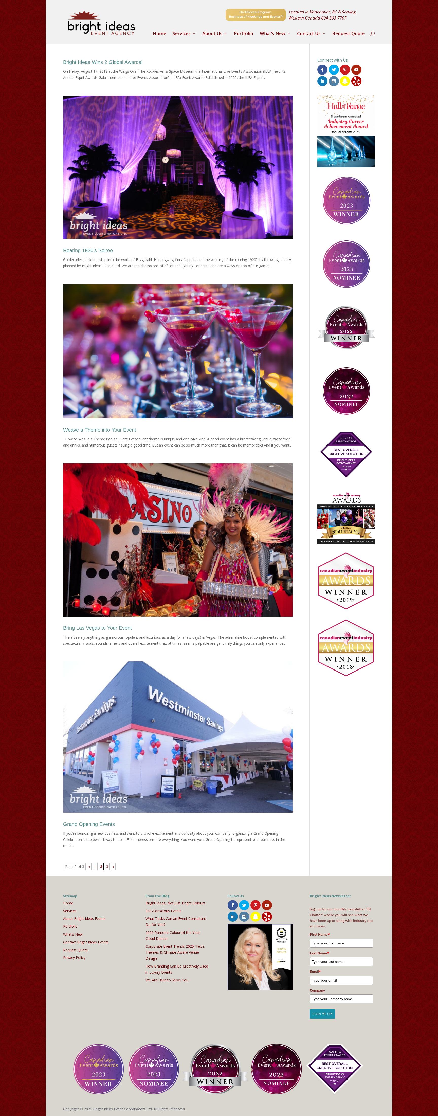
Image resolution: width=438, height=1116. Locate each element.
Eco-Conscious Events (163, 910)
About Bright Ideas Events (84, 918)
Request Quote (348, 34)
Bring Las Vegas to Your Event (97, 628)
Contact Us (309, 34)
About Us (212, 34)
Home (159, 34)
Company (317, 990)
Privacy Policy (74, 957)
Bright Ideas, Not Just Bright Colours (175, 903)
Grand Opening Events (89, 824)
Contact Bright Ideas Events (86, 942)
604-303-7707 (333, 18)
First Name (320, 934)
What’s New (272, 34)
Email (315, 971)
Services (182, 34)
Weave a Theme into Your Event (99, 430)
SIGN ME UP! (322, 1014)
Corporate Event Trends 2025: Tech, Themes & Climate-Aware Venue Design (175, 952)
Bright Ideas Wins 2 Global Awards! (103, 62)
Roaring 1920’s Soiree (88, 250)
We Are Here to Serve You (166, 980)
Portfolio (243, 34)
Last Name (319, 953)
